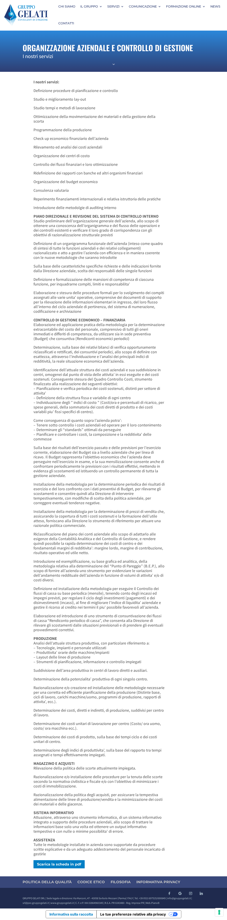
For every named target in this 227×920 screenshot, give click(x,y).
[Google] (180, 893)
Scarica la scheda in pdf (59, 864)
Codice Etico (91, 882)
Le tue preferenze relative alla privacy (133, 914)
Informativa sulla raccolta (71, 914)
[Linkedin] (201, 893)
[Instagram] (190, 893)
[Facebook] (169, 893)
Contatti (66, 23)
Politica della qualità (47, 882)
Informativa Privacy (158, 882)
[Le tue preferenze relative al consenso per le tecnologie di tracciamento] (219, 912)
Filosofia (121, 882)
